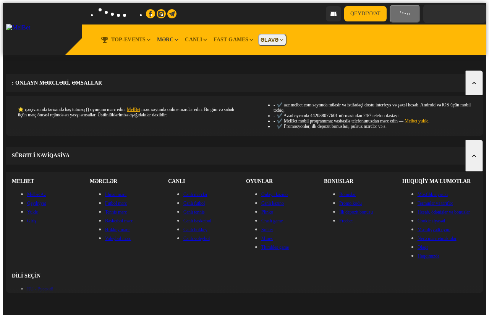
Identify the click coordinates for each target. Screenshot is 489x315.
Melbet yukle (416, 121)
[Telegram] (171, 13)
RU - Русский (40, 289)
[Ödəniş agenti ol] (333, 13)
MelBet (133, 109)
